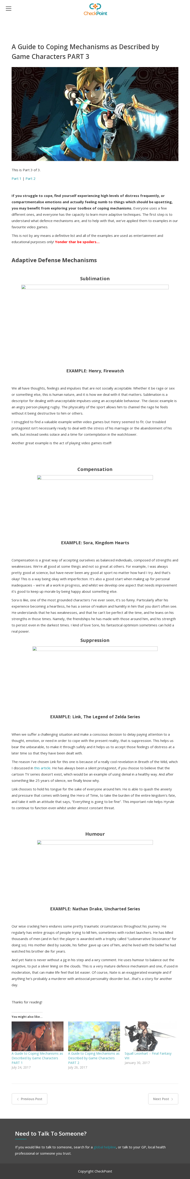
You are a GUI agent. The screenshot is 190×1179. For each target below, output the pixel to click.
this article (42, 768)
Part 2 (30, 178)
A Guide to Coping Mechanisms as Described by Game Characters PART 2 (94, 1058)
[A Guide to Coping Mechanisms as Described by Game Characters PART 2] (94, 1036)
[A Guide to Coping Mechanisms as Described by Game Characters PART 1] (37, 1036)
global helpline (105, 1147)
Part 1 (17, 178)
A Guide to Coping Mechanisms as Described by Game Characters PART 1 (37, 1058)
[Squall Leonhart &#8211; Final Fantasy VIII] (151, 1036)
